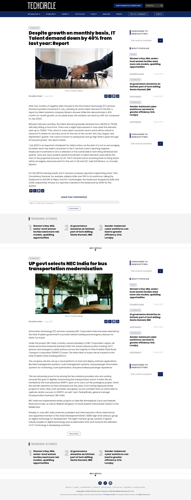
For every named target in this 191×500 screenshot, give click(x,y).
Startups (50, 14)
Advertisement (86, 487)
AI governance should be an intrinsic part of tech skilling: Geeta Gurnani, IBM (145, 86)
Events (159, 14)
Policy (94, 14)
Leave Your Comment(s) (74, 197)
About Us (69, 487)
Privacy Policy (106, 487)
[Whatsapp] (117, 96)
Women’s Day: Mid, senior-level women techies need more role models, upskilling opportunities (145, 62)
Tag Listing (127, 487)
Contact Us (96, 487)
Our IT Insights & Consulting (128, 6)
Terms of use (117, 487)
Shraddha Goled (35, 96)
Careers (76, 487)
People (119, 14)
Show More (74, 208)
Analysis (106, 14)
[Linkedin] (113, 96)
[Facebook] (106, 96)
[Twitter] (110, 96)
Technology (33, 14)
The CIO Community (138, 14)
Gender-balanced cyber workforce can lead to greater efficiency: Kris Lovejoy (143, 110)
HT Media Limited (109, 494)
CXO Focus (80, 14)
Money (65, 14)
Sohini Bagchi (135, 96)
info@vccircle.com (143, 494)
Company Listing (139, 487)
